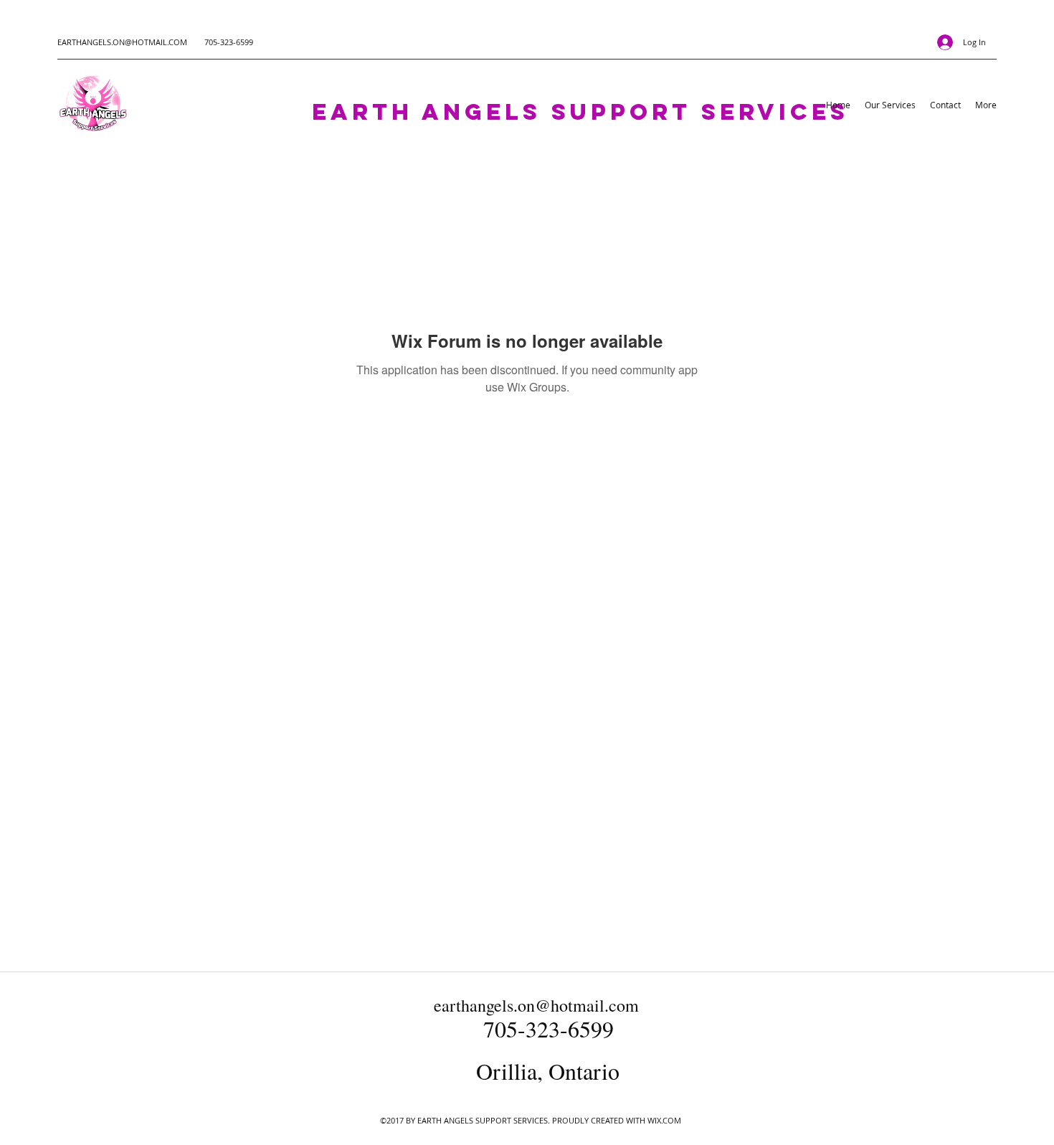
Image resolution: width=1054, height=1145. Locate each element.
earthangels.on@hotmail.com (536, 1005)
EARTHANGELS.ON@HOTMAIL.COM (122, 42)
